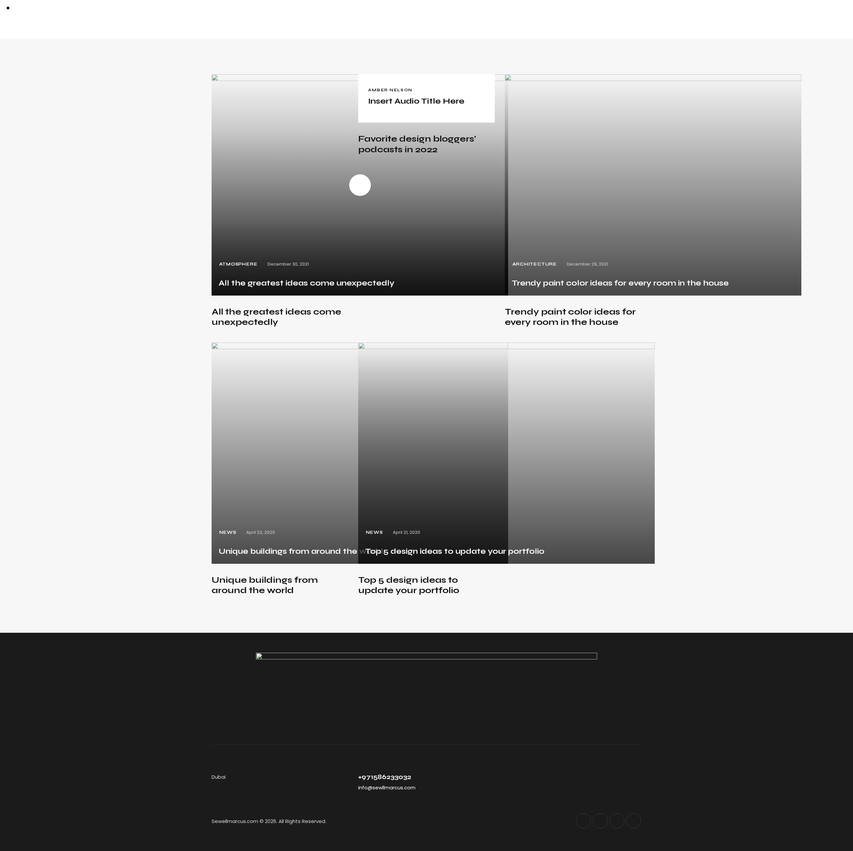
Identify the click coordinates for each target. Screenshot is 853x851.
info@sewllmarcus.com (387, 787)
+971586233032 (384, 777)
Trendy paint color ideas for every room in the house (570, 317)
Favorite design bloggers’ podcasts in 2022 (417, 144)
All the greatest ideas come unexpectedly (276, 317)
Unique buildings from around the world (265, 585)
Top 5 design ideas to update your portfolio (408, 585)
